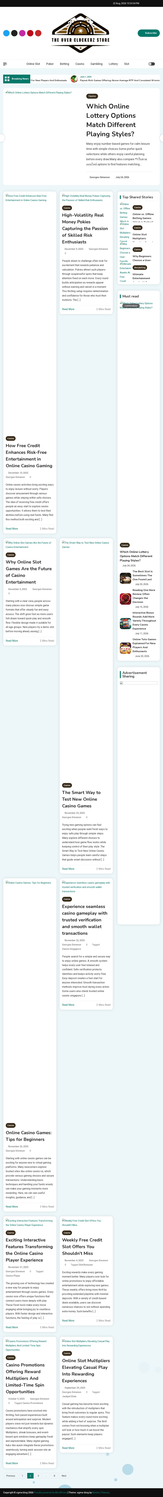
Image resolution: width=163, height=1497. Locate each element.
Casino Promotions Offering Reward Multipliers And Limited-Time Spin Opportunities (25, 1378)
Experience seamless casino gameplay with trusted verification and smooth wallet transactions (84, 920)
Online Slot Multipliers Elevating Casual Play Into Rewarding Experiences (86, 1371)
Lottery (113, 64)
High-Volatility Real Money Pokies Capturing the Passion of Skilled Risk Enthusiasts (85, 228)
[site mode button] (152, 64)
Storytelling (139, 247)
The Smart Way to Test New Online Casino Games (81, 799)
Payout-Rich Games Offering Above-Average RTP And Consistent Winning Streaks (116, 80)
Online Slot (33, 64)
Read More (12, 528)
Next (64, 1476)
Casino (79, 64)
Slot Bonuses (86, 1264)
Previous (10, 1476)
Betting (64, 64)
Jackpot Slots (69, 1396)
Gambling (97, 64)
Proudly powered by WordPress (50, 1492)
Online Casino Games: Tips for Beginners (28, 1136)
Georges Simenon (100, 177)
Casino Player (13, 1275)
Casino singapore (71, 949)
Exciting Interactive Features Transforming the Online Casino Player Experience (29, 1250)
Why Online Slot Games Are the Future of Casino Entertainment (29, 572)
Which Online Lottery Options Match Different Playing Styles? (111, 120)
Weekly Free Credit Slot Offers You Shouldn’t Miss (82, 1246)
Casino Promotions (33, 1403)
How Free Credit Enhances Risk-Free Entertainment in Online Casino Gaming (29, 456)
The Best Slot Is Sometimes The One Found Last (143, 575)
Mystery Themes (100, 1492)
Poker (50, 64)
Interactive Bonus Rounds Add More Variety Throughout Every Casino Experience (144, 620)
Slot (126, 64)
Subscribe (151, 32)
